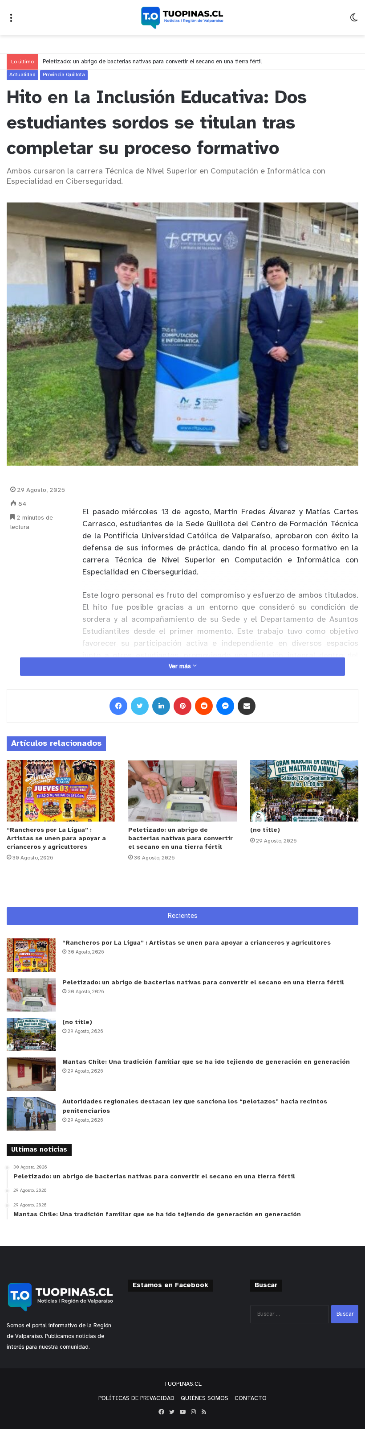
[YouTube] (182, 1412)
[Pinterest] (182, 706)
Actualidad (22, 75)
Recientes (183, 916)
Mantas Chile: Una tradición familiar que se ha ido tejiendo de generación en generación (206, 1062)
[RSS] (204, 1412)
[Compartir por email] (247, 706)
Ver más (181, 666)
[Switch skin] (353, 21)
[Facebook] (118, 706)
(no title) (265, 830)
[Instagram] (193, 1412)
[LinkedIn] (161, 706)
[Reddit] (204, 706)
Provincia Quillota (64, 75)
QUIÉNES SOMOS (204, 1398)
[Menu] (11, 21)
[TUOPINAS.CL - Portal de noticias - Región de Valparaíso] (182, 17)
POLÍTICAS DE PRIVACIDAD (136, 1398)
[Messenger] (225, 706)
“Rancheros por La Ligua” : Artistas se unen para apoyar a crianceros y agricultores (56, 839)
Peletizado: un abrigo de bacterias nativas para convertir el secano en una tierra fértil (152, 62)
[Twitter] (140, 706)
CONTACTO (251, 1398)
